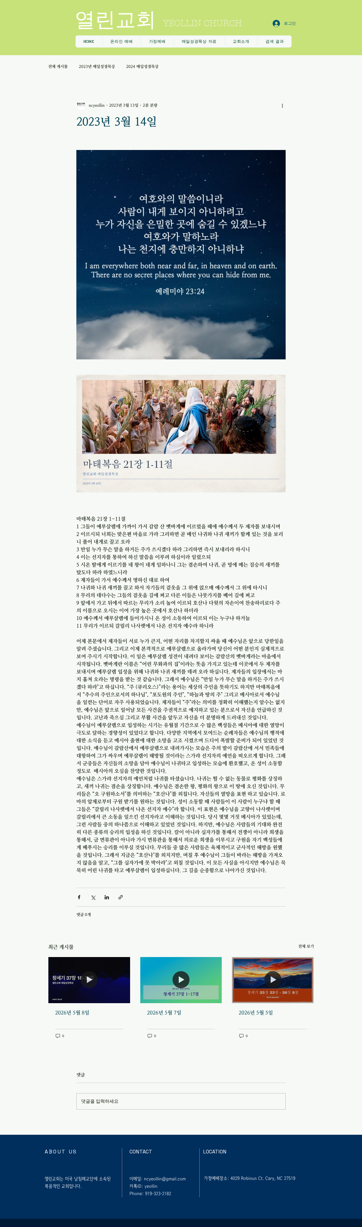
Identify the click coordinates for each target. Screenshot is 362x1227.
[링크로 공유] (120, 897)
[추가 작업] (282, 105)
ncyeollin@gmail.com (165, 1178)
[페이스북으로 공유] (79, 897)
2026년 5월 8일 (72, 1013)
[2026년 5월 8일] (89, 980)
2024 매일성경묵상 (142, 66)
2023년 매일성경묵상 (97, 66)
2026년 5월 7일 (164, 1013)
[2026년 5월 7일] (181, 980)
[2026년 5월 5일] (273, 980)
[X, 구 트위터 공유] (93, 897)
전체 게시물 (58, 66)
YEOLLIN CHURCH (202, 23)
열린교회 (115, 20)
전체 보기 (306, 946)
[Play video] (181, 433)
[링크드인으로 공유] (106, 897)
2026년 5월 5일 (256, 1013)
